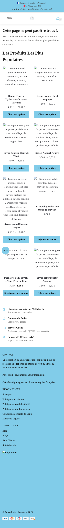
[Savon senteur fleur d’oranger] (47, 261)
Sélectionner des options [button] (16, 293)
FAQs (5, 435)
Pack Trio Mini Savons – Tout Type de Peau (16, 279)
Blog (4, 430)
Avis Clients (8, 440)
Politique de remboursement (16, 409)
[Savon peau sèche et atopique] (47, 80)
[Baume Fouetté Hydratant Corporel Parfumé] (16, 80)
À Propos (7, 394)
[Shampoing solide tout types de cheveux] (47, 190)
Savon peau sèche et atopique (47, 98)
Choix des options (16, 114)
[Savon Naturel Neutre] (47, 136)
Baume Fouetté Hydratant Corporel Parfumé (16, 99)
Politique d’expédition (13, 399)
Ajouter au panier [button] (47, 239)
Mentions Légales (11, 418)
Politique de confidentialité (16, 404)
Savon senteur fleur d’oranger (47, 279)
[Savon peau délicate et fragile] (16, 199)
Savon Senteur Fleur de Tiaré (16, 154)
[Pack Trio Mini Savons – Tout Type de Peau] (16, 261)
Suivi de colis (9, 445)
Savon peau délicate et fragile (16, 226)
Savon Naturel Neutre (47, 153)
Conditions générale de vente (17, 414)
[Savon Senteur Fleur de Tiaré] (16, 136)
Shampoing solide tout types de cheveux (47, 208)
